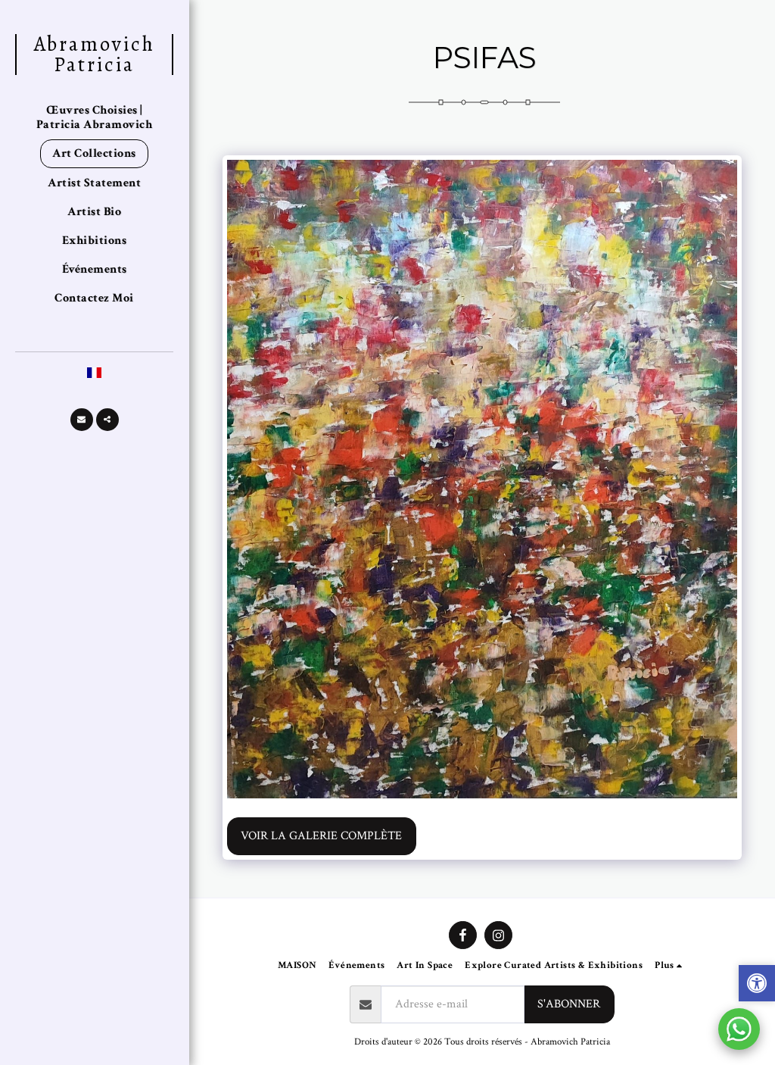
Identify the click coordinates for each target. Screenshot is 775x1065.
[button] (81, 419)
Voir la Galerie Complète (321, 836)
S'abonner (568, 1004)
